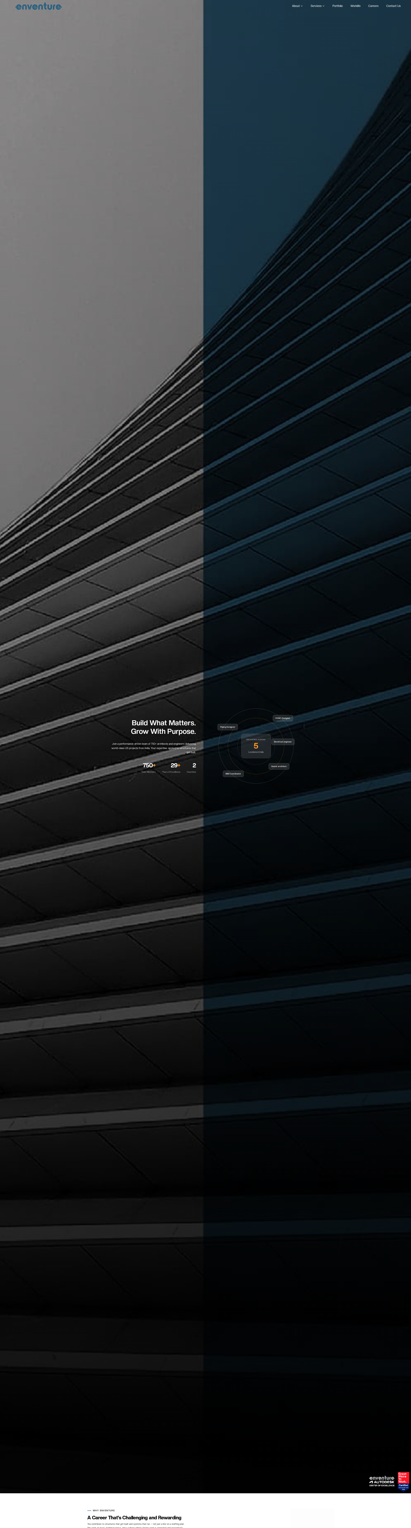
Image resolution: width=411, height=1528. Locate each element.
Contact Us (393, 6)
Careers (373, 6)
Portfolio (337, 6)
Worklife (355, 6)
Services (316, 6)
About (296, 6)
